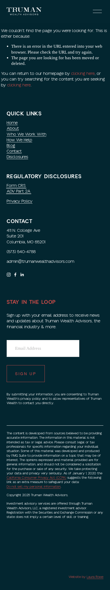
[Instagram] (9, 275)
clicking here (83, 74)
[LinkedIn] (22, 275)
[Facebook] (15, 275)
